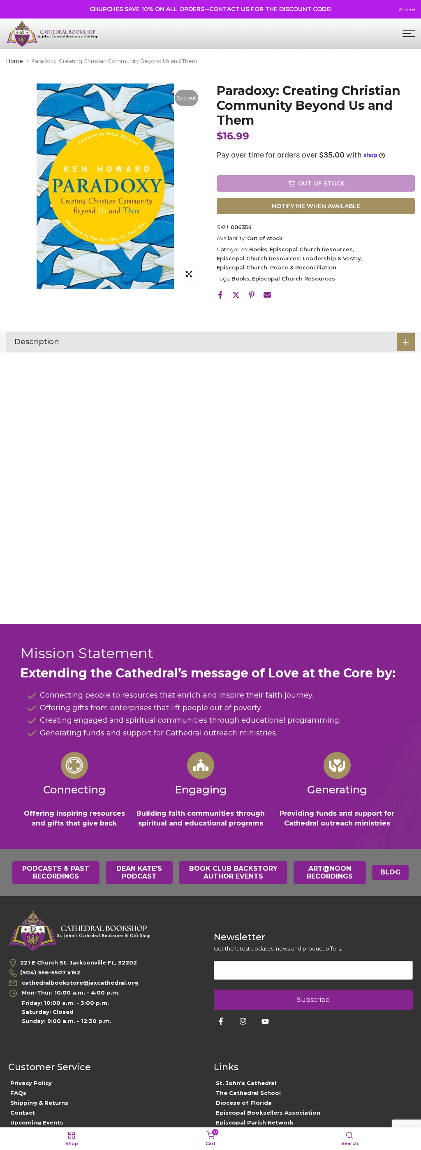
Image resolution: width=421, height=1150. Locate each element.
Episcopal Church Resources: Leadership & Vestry (289, 258)
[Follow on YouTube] (265, 1021)
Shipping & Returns (39, 1102)
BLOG (390, 872)
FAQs (18, 1093)
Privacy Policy (31, 1083)
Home (14, 61)
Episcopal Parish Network (255, 1122)
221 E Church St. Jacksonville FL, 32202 (78, 962)
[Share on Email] (267, 295)
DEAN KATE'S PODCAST (139, 873)
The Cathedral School (248, 1093)
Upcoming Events (36, 1122)
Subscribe (313, 1000)
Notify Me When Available (316, 206)
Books (258, 249)
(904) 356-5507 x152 (50, 972)
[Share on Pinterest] (251, 295)
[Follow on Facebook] (221, 1021)
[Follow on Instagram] (243, 1021)
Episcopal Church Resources (311, 249)
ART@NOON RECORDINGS (330, 873)
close (16, 9)
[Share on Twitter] (236, 295)
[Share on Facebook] (220, 295)
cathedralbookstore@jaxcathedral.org (79, 982)
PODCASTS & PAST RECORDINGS (55, 873)
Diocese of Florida (244, 1102)
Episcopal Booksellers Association (268, 1112)
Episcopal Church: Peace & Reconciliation (276, 267)
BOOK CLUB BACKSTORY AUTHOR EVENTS (233, 873)
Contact (22, 1112)
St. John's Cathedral (246, 1083)
